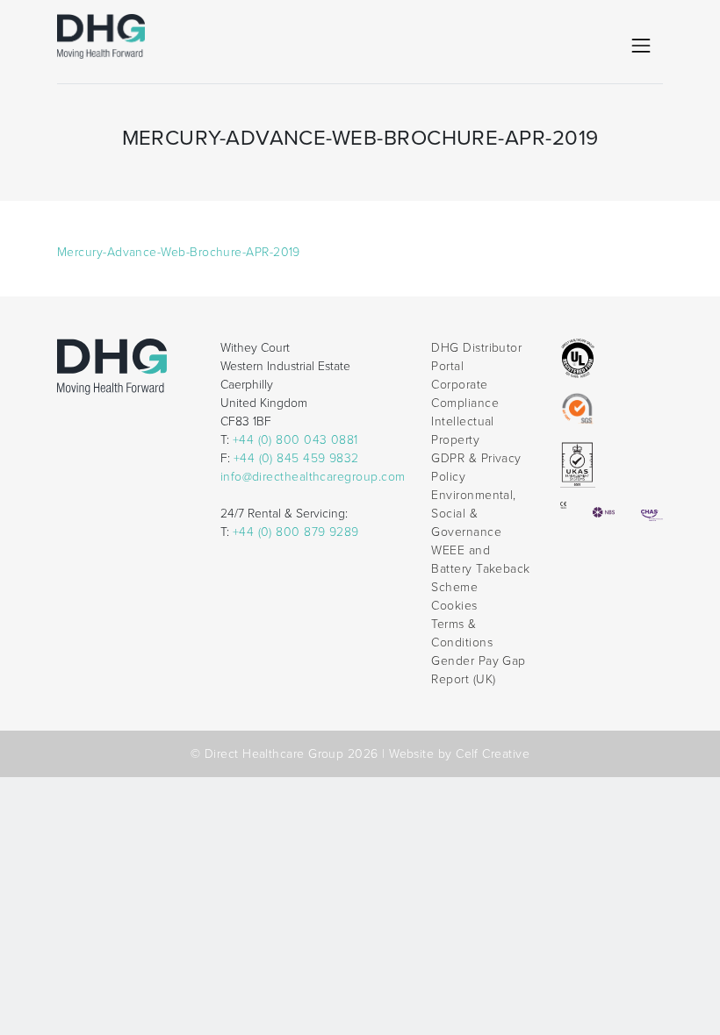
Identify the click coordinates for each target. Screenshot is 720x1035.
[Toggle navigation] (641, 46)
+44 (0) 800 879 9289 (296, 532)
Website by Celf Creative (459, 753)
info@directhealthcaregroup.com (313, 476)
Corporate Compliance (465, 393)
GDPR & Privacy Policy (476, 467)
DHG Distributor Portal (476, 357)
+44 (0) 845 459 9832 (296, 458)
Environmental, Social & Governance (473, 513)
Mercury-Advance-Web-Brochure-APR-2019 (178, 252)
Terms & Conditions (462, 633)
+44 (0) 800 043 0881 (295, 439)
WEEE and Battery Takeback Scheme (480, 569)
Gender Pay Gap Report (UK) (478, 670)
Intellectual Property (462, 430)
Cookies (454, 605)
